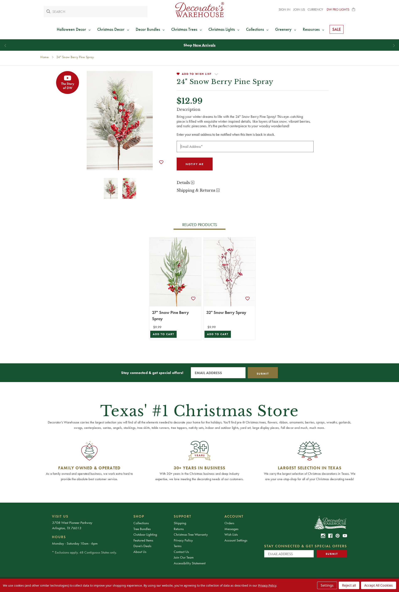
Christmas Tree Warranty (191, 534)
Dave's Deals (142, 546)
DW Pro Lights (338, 9)
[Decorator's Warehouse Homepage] (330, 522)
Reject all (349, 585)
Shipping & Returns (196, 190)
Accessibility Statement (190, 563)
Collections (141, 523)
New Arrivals (204, 45)
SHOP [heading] (138, 516)
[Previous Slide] (5, 45)
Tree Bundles (142, 529)
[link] (323, 536)
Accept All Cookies (378, 585)
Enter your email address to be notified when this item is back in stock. (226, 134)
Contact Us (181, 551)
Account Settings (235, 540)
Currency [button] (316, 9)
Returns (179, 529)
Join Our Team (184, 557)
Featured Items (143, 540)
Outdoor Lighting (145, 534)
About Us (139, 551)
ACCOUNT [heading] (234, 516)
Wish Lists (231, 534)
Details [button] (184, 182)
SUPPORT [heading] (182, 516)
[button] (353, 9)
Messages (231, 529)
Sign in (284, 9)
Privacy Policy (183, 540)
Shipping (180, 523)
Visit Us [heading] (60, 516)
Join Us (299, 9)
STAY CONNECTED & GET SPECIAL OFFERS (305, 546)
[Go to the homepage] (199, 9)
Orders (229, 523)
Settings (327, 585)
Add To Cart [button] (163, 334)
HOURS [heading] (59, 537)
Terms (177, 546)
